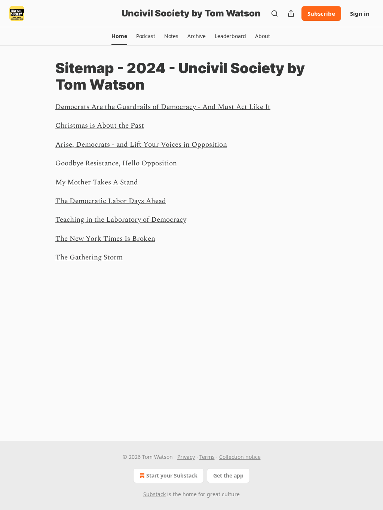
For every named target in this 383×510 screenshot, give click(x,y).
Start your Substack (171, 475)
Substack (154, 494)
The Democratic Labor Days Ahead (110, 201)
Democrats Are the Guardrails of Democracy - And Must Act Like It (162, 107)
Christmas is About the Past (99, 125)
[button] (119, 36)
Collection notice (240, 456)
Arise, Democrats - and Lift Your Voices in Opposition (141, 144)
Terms (207, 456)
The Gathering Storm (89, 257)
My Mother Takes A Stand (96, 182)
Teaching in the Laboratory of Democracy (120, 219)
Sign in (360, 13)
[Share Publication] (291, 13)
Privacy (186, 456)
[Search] (274, 13)
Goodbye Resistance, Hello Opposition (116, 163)
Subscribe (321, 13)
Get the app (228, 475)
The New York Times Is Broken (105, 238)
